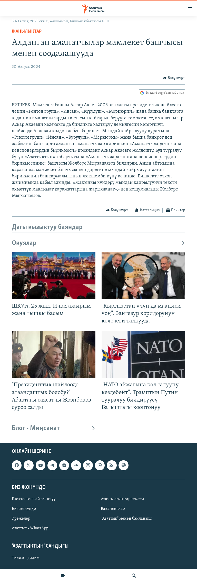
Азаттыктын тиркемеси (122, 499)
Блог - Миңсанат (36, 428)
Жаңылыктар (27, 31)
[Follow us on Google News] (64, 465)
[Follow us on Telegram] (52, 465)
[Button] (174, 78)
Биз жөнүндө (24, 509)
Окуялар (24, 243)
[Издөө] (134, 575)
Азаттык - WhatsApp (30, 528)
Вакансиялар (113, 509)
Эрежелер (21, 519)
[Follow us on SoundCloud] (76, 465)
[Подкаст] (123, 465)
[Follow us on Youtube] (40, 465)
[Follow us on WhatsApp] (100, 465)
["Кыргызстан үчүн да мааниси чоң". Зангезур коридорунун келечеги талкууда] (143, 275)
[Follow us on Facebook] (17, 465)
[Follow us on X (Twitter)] (28, 465)
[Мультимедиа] (63, 575)
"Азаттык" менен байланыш (126, 519)
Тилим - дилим (26, 558)
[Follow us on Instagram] (88, 465)
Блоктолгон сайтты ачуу (34, 499)
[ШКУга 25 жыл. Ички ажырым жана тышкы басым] (53, 275)
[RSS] (111, 465)
